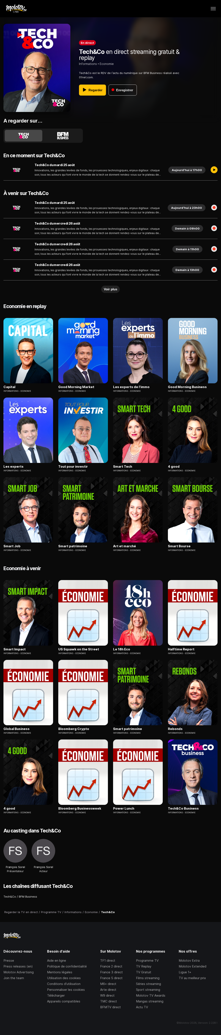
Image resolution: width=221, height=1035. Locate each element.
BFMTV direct (110, 1007)
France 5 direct (111, 978)
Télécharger (56, 995)
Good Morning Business (187, 387)
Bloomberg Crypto (73, 729)
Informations (88, 64)
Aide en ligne (56, 960)
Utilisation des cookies (64, 978)
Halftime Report (181, 649)
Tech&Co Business (183, 808)
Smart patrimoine (72, 546)
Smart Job (12, 546)
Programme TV (147, 960)
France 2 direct (111, 966)
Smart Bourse (179, 546)
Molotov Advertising (18, 972)
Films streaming (147, 978)
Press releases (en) (18, 966)
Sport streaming (148, 990)
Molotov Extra (189, 960)
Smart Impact (14, 649)
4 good (174, 467)
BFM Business (28, 896)
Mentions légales (59, 972)
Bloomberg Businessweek (79, 808)
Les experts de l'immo (131, 387)
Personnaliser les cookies (66, 990)
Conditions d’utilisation (64, 984)
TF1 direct (107, 960)
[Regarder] (214, 170)
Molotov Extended (192, 966)
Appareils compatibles (63, 1001)
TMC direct (108, 1001)
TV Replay (143, 966)
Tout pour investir (73, 467)
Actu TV (142, 1007)
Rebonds (175, 729)
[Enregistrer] (214, 207)
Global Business (16, 729)
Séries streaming (148, 984)
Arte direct (108, 990)
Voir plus (110, 289)
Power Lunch (123, 808)
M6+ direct (108, 984)
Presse (8, 960)
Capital (9, 387)
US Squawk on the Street (78, 649)
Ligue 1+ (185, 972)
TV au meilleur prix (192, 978)
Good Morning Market (76, 387)
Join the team (13, 978)
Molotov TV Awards (150, 995)
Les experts (13, 467)
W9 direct (107, 995)
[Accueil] (16, 8)
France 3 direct (111, 972)
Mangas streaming (149, 1001)
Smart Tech (122, 467)
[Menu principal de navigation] (213, 8)
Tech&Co (9, 896)
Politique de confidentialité (67, 966)
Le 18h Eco (121, 649)
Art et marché (124, 546)
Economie (107, 64)
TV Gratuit (143, 972)
